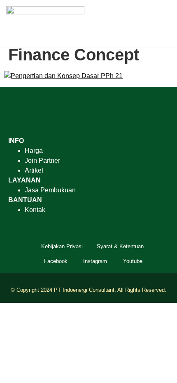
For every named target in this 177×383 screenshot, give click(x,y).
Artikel (34, 170)
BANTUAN (25, 199)
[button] (165, 23)
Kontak (35, 209)
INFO (16, 140)
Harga (34, 150)
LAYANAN (24, 180)
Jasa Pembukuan (50, 190)
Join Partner (42, 160)
